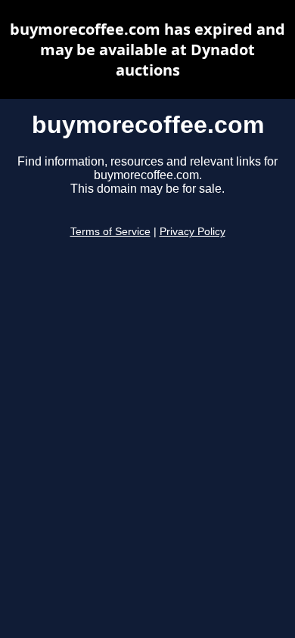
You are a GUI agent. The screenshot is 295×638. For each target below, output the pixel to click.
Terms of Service (110, 231)
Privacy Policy (192, 231)
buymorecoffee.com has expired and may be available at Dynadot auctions (147, 49)
